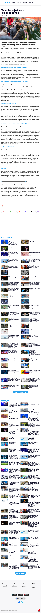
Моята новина (5, 586)
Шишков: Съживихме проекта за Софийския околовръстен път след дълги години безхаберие (14, 532)
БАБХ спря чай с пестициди (12, 438)
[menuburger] (1, 2)
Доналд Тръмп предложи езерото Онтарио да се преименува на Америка (33, 359)
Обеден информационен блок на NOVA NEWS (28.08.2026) (14, 483)
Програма (18, 2)
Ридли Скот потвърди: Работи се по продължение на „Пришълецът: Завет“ (13, 313)
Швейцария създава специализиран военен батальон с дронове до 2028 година (34, 345)
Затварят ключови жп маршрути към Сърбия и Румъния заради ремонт (14, 410)
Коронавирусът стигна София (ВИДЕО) (9, 103)
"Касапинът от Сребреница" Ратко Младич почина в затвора (14, 364)
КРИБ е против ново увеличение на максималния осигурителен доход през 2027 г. (14, 502)
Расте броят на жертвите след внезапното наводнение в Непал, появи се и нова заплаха (34, 301)
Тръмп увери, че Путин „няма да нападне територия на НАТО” (34, 325)
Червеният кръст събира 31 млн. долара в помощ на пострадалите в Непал (13, 325)
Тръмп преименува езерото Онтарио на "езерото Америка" (34, 277)
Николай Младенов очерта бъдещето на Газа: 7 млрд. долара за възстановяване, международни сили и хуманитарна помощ (13, 242)
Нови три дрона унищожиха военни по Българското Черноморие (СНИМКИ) (34, 410)
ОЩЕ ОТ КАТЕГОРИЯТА (20, 392)
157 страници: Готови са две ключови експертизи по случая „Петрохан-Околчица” (14, 477)
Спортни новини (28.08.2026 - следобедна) (13, 443)
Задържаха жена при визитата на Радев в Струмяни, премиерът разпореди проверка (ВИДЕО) (14, 489)
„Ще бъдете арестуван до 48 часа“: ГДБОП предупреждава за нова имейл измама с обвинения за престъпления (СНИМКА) (34, 503)
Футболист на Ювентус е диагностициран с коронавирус (14, 181)
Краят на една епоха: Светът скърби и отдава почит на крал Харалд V (34, 266)
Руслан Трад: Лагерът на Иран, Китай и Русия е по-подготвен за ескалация (13, 266)
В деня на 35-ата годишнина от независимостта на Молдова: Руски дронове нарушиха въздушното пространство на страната (34, 373)
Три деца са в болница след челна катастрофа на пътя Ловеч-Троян (14, 550)
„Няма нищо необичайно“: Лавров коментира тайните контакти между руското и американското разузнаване (33, 524)
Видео (3, 588)
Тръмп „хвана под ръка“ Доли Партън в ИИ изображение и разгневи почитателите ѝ (34, 247)
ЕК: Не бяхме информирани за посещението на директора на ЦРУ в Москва (13, 359)
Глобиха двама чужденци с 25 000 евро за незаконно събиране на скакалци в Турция (13, 307)
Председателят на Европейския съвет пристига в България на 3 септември (13, 248)
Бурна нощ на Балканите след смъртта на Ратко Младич (13, 272)
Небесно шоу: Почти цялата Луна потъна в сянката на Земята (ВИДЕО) (14, 277)
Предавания (24, 585)
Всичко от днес (5, 585)
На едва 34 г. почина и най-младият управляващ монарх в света (34, 241)
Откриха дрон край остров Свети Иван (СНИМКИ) (14, 557)
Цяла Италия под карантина (7, 146)
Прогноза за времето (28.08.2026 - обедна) (33, 531)
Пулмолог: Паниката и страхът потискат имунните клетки (14, 81)
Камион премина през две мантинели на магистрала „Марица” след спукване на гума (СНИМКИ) (34, 566)
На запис (25, 2)
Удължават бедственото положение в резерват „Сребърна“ (14, 450)
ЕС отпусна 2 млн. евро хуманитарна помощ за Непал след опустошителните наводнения (13, 254)
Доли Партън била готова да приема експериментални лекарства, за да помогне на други (34, 307)
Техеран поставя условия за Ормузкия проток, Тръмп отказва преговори (13, 295)
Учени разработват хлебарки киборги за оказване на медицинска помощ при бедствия (34, 320)
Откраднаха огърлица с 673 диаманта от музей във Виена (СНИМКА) (13, 289)
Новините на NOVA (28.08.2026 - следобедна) (33, 443)
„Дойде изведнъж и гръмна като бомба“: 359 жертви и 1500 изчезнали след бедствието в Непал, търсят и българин (13, 345)
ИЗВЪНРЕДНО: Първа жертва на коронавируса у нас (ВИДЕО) (14, 67)
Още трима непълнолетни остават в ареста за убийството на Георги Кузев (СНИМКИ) (34, 463)
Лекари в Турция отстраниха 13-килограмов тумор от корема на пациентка (14, 457)
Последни (4, 583)
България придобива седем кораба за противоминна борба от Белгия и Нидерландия (13, 337)
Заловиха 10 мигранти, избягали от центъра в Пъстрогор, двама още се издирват (14, 404)
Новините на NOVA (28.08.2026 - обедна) (33, 538)
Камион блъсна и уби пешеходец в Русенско (34, 403)
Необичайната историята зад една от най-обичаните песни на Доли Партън (34, 313)
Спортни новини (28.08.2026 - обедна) (14, 538)
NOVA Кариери (35, 587)
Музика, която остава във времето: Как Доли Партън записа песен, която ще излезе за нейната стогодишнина (34, 380)
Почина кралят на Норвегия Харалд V (34, 289)
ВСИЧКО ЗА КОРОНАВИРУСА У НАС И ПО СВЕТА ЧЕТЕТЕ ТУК (12, 199)
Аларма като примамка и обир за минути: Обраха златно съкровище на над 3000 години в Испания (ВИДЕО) (34, 366)
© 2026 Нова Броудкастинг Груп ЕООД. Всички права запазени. (9, 610)
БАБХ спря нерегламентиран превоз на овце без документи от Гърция (14, 511)
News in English (34, 589)
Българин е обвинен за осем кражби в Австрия (13, 386)
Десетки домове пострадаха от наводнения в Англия (13, 319)
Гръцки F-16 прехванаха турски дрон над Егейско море (13, 260)
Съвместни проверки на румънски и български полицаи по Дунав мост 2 (33, 544)
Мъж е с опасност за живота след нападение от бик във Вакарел (14, 496)
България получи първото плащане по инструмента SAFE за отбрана (33, 483)
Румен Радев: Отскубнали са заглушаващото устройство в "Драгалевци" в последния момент (33, 558)
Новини (13, 2)
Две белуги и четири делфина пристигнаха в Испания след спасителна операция (13, 301)
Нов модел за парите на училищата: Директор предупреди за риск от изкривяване (34, 477)
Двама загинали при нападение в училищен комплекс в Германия (12, 351)
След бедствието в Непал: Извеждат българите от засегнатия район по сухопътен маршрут (13, 284)
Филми (23, 588)
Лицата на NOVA (15, 585)
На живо (31, 2)
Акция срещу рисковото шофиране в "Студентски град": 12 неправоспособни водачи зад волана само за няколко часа (34, 431)
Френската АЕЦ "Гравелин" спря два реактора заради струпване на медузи (34, 330)
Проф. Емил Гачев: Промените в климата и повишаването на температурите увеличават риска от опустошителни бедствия (34, 338)
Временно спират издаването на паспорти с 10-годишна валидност (14, 416)
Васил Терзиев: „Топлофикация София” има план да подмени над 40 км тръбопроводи (33, 551)
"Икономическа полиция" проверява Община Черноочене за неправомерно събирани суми (14, 470)
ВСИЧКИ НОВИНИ (20, 573)
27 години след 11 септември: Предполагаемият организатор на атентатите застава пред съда (34, 353)
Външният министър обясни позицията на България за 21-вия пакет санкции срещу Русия (34, 284)
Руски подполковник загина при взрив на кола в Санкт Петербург (34, 386)
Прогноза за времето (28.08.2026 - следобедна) (33, 438)
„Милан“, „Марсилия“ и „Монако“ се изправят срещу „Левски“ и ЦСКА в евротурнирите (14, 463)
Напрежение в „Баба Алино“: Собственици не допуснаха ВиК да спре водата (33, 470)
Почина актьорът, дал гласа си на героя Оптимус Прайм (34, 271)
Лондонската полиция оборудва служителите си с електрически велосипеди (14, 379)
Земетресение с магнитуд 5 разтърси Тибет (14, 330)
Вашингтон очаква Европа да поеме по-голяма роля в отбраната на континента (34, 295)
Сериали (24, 586)
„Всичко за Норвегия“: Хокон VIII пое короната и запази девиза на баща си (34, 260)
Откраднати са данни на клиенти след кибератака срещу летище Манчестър (13, 371)
